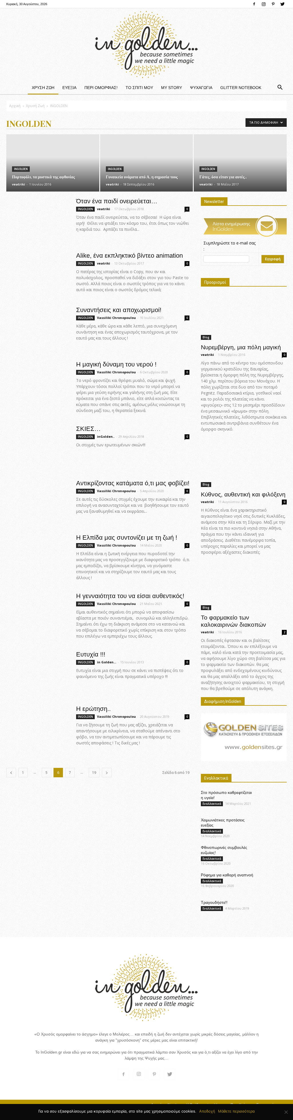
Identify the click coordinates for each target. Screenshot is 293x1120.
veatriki (18, 184)
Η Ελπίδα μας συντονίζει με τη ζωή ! (126, 537)
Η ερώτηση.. (93, 708)
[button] (280, 87)
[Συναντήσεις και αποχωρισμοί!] (37, 327)
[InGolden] (146, 44)
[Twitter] (282, 4)
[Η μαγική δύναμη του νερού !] (37, 382)
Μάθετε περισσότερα (236, 1111)
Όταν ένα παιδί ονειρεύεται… (116, 201)
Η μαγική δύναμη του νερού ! (116, 364)
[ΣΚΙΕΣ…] (37, 446)
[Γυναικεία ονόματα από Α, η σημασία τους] (146, 164)
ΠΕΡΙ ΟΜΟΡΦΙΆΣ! (101, 87)
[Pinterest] (273, 4)
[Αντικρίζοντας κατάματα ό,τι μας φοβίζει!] (37, 500)
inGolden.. (105, 436)
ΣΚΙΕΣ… (88, 428)
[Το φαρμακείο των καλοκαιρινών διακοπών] (244, 587)
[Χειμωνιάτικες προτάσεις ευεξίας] (272, 827)
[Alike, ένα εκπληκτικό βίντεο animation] (37, 269)
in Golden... (106, 662)
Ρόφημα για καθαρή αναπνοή (227, 875)
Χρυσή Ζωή (35, 105)
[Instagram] (263, 4)
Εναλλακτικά (212, 804)
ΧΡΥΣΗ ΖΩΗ (43, 87)
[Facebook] (254, 4)
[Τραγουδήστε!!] (272, 910)
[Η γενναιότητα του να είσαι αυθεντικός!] (37, 613)
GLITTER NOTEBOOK (240, 87)
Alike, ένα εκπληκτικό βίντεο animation (129, 255)
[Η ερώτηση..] (37, 726)
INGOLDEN (21, 169)
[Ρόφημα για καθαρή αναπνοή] (272, 882)
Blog (206, 337)
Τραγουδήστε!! (214, 902)
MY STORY (171, 87)
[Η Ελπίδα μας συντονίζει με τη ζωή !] (37, 555)
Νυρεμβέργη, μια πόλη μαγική (241, 347)
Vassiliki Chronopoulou (116, 318)
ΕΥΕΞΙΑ (69, 87)
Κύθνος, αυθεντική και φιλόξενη (243, 494)
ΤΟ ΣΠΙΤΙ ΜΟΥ (139, 87)
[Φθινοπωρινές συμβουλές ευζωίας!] (272, 855)
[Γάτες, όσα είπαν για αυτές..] (240, 161)
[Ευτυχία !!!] (37, 666)
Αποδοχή (207, 1111)
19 (94, 772)
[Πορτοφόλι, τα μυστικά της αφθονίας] (52, 164)
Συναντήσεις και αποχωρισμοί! (118, 309)
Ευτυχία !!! (90, 654)
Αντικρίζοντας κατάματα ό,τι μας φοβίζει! (132, 483)
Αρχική (15, 105)
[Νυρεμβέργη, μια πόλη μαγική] (244, 317)
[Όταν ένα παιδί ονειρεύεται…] (37, 218)
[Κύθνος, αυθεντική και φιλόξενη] (244, 464)
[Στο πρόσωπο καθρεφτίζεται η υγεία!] (272, 800)
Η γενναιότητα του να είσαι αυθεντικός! (130, 596)
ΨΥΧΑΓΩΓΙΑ (201, 87)
